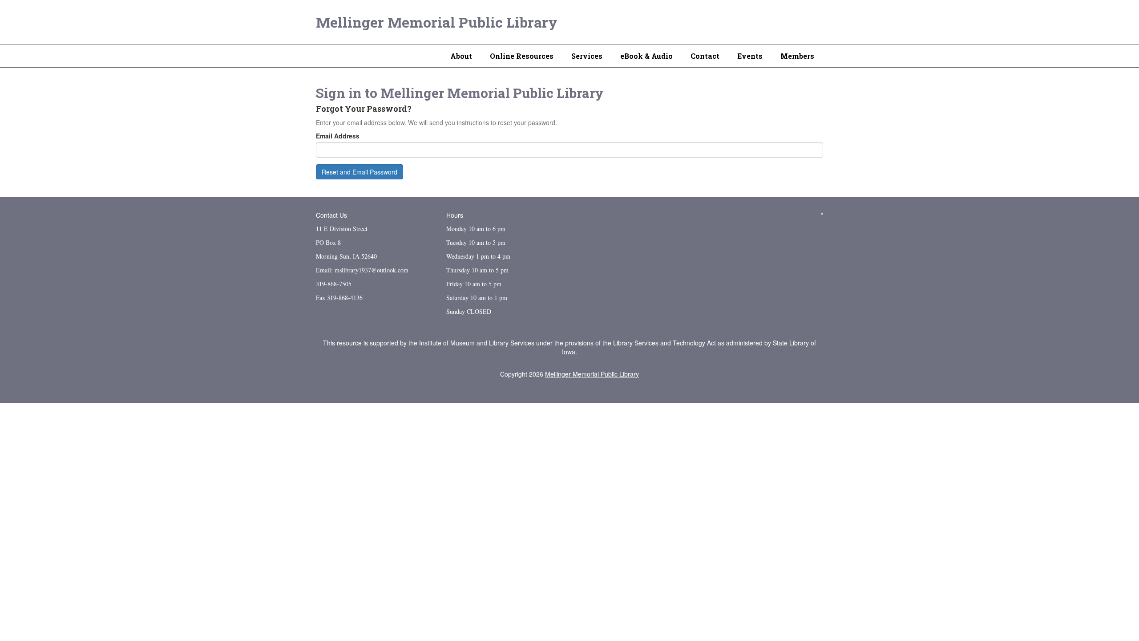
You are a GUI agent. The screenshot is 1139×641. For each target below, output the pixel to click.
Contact (705, 56)
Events (750, 56)
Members (797, 56)
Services (586, 56)
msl (339, 270)
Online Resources (521, 56)
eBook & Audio (646, 56)
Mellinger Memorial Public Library (436, 22)
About (461, 56)
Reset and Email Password (359, 171)
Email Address (337, 135)
